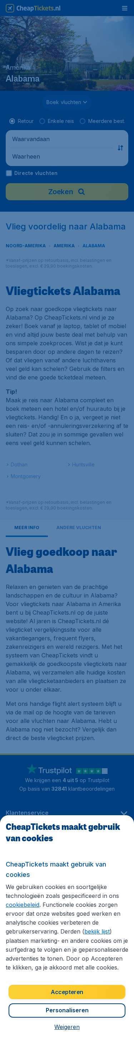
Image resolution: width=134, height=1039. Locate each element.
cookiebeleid (22, 904)
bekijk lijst (97, 931)
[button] (67, 1026)
